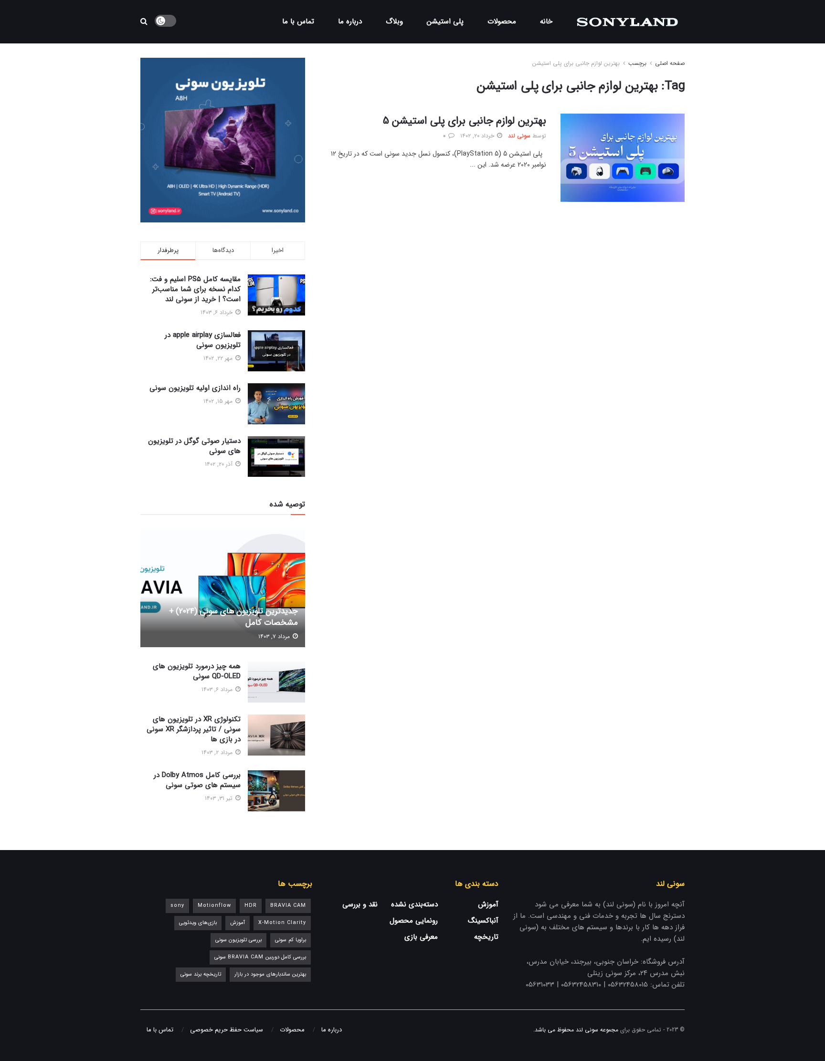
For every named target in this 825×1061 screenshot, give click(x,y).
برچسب (637, 63)
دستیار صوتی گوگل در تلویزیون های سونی (194, 446)
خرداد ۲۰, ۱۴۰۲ (478, 135)
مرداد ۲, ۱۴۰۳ (217, 752)
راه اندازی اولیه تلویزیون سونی (195, 388)
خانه (546, 21)
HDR (250, 906)
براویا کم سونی (290, 940)
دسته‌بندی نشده (414, 904)
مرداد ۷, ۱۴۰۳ (275, 636)
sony (177, 906)
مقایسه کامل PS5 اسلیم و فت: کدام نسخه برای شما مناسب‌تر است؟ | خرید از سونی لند (195, 289)
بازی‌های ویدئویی (198, 923)
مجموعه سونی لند (597, 1029)
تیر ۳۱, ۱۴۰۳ (219, 798)
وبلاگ (394, 21)
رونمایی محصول (414, 920)
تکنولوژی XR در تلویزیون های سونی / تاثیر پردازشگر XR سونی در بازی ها (194, 729)
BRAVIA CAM (288, 906)
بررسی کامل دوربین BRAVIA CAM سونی (260, 957)
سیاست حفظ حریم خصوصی (226, 1030)
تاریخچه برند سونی (200, 974)
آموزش (488, 904)
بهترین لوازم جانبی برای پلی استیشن (576, 63)
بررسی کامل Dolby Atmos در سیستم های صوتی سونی (197, 780)
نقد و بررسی (360, 904)
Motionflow (214, 906)
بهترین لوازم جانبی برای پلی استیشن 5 (464, 121)
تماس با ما (298, 21)
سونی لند (519, 135)
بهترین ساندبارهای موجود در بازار (270, 974)
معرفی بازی (421, 937)
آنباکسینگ (483, 920)
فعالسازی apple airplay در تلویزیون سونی (203, 340)
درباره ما (350, 21)
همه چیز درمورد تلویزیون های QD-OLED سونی (197, 671)
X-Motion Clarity (282, 923)
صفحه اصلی (670, 63)
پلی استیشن (445, 21)
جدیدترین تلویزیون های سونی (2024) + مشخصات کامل (233, 617)
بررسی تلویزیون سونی (238, 940)
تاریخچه (486, 937)
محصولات (501, 21)
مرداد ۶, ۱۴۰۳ (217, 689)
